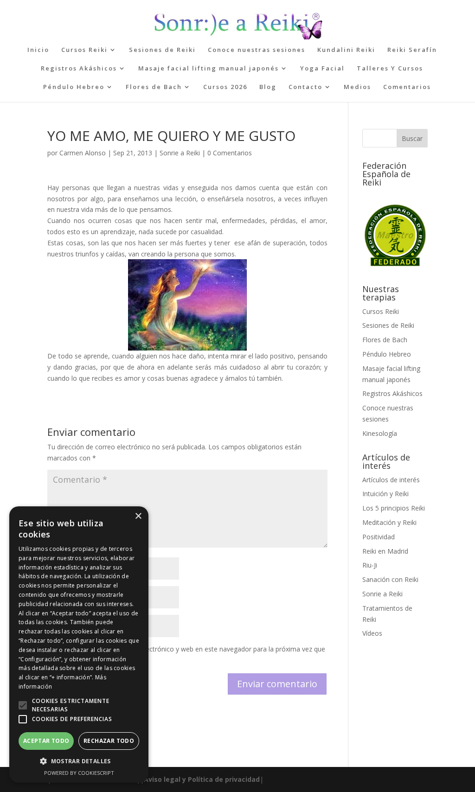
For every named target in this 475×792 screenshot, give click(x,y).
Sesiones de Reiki (162, 50)
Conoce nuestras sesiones (256, 50)
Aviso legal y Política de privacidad (202, 779)
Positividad (378, 536)
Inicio (38, 50)
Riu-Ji (369, 565)
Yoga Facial (322, 68)
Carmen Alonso (82, 152)
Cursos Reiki (84, 50)
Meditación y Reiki (389, 522)
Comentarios (407, 87)
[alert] (78, 644)
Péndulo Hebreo (73, 87)
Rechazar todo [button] (108, 741)
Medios (357, 87)
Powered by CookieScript (79, 772)
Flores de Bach (154, 87)
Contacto (305, 87)
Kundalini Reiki (346, 50)
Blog (267, 87)
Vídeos (372, 633)
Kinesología (379, 433)
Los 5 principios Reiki (393, 508)
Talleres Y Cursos (390, 68)
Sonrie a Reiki (180, 152)
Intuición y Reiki (385, 493)
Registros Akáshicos (79, 68)
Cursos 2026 (225, 87)
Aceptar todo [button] (46, 741)
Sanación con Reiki (390, 579)
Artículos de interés (391, 479)
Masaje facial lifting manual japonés (208, 68)
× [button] (138, 516)
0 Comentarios (229, 152)
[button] (22, 705)
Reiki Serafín (412, 50)
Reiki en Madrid (385, 551)
